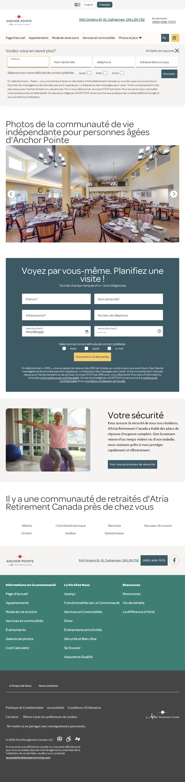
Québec (70, 533)
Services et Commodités (83, 612)
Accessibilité (55, 707)
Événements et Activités (83, 630)
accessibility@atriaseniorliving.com (28, 757)
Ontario (26, 533)
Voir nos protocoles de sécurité (132, 464)
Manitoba (114, 526)
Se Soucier (72, 648)
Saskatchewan (114, 533)
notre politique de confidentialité (59, 378)
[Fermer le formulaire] (165, 38)
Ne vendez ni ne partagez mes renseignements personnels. (46, 726)
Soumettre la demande (92, 357)
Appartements (17, 603)
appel (82, 73)
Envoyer (169, 74)
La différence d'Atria (138, 612)
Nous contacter (48, 686)
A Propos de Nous (20, 686)
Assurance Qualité (78, 657)
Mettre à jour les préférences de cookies (50, 717)
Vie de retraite (134, 603)
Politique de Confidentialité (24, 707)
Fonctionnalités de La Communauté (92, 603)
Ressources (132, 594)
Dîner (68, 621)
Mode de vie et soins (21, 612)
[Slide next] (173, 194)
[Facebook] (174, 560)
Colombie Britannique (71, 526)
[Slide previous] (11, 194)
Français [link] (104, 4)
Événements (16, 630)
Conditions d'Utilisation (84, 707)
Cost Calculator (18, 648)
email (115, 73)
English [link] (88, 4)
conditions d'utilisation (26, 97)
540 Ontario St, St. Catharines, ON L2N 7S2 (112, 19)
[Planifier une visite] (175, 38)
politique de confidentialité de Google (134, 93)
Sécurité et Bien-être (80, 639)
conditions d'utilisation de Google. (105, 381)
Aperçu (70, 594)
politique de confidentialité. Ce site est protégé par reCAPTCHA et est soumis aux (63, 93)
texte (98, 73)
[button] (177, 50)
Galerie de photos (19, 639)
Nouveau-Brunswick (158, 526)
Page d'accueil (17, 594)
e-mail (119, 348)
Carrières (12, 717)
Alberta (27, 526)
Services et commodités (24, 621)
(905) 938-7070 (164, 22)
